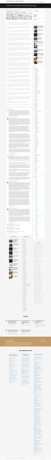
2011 (23, 292)
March (24, 289)
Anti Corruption (36, 71)
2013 (35, 203)
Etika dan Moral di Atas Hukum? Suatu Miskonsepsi (41, 34)
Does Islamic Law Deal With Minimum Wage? (15, 272)
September (37, 211)
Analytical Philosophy (37, 70)
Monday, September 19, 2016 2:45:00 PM (13, 116)
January (36, 180)
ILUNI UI (35, 115)
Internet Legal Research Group (13, 374)
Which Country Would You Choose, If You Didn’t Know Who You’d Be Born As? (38, 378)
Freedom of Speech (40, 267)
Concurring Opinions (36, 442)
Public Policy (40, 298)
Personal (41, 292)
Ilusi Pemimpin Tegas (15, 251)
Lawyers (35, 136)
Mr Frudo (10, 230)
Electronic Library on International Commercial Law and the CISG (13, 365)
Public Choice (39, 297)
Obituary (39, 292)
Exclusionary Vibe (36, 100)
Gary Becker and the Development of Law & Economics (41, 50)
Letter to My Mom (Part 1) (15, 256)
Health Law (36, 112)
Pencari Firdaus (10, 109)
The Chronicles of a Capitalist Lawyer (14, 1)
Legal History (36, 142)
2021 (35, 181)
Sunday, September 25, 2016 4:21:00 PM (13, 222)
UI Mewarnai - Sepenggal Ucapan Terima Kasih (40, 38)
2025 (35, 177)
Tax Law (35, 167)
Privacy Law (36, 156)
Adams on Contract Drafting (37, 389)
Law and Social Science (37, 132)
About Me (31, 1)
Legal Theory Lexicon (36, 433)
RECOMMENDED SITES (43, 1)
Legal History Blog (36, 362)
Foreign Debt (36, 104)
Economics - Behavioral (37, 90)
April (36, 218)
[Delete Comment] (18, 116)
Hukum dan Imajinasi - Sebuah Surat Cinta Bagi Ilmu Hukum (40, 62)
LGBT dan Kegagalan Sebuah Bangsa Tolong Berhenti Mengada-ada (41, 26)
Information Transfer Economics (38, 436)
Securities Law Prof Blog (37, 405)
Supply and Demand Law (37, 166)
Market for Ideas (36, 146)
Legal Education (35, 287)
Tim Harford (35, 383)
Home (29, 1)
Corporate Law (36, 82)
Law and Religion (40, 282)
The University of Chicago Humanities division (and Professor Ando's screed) (37, 410)
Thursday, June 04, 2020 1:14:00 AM (13, 232)
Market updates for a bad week (38, 437)
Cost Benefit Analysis (37, 83)
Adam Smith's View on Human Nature (40, 57)
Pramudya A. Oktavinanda (12, 117)
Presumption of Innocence (37, 155)
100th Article (36, 68)
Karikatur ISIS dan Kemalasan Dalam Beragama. (15, 264)
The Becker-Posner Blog (37, 452)
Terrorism (36, 168)
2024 (23, 241)
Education (36, 94)
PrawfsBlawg (35, 399)
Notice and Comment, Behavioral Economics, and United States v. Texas (38, 451)
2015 (35, 191)
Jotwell (35, 360)
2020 (35, 184)
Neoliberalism (35, 292)
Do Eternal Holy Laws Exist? (38, 216)
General (35, 110)
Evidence (37, 263)
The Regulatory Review (37, 386)
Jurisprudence (36, 124)
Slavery (35, 165)
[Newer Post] (40, 4)
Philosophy (35, 293)
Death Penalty (35, 256)
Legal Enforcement (40, 287)
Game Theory (39, 268)
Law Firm (35, 133)
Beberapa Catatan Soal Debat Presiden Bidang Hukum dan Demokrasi (41, 54)
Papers (39, 1)
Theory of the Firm (39, 302)
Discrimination (39, 256)
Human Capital (36, 113)
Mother (35, 147)
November (37, 188)
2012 (35, 207)
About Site (34, 1)
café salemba (35, 446)
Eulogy (34, 263)
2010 (23, 303)
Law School (36, 134)
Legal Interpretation (37, 143)
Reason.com (35, 371)
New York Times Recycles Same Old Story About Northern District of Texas (38, 373)
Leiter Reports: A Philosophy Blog (38, 408)
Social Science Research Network (13, 378)
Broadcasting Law (37, 73)
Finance (35, 102)
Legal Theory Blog (36, 422)
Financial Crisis (36, 103)
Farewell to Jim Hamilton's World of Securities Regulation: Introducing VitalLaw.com (38, 418)
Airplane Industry (36, 69)
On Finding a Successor (41, 45)
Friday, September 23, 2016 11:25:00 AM (13, 180)
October (37, 189)
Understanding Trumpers (37, 421)
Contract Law (36, 81)
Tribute (37, 303)
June (36, 200)
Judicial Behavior (36, 123)
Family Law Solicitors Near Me (19, 231)
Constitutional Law (37, 80)
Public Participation (36, 298)
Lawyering (36, 135)
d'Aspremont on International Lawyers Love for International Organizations (38, 424)
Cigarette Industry (36, 251)
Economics (36, 89)
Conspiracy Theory (37, 79)
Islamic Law (36, 121)
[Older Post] (44, 4)
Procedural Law (36, 157)
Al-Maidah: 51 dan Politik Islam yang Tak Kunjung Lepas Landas (40, 42)
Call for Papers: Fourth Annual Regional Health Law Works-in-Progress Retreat (38, 444)
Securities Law (36, 164)
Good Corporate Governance (38, 111)
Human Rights (36, 114)
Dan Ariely (35, 376)
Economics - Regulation (37, 93)
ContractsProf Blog (36, 402)
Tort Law (35, 303)
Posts (37, 1)
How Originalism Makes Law (37, 361)
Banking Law (36, 72)
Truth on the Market (36, 380)
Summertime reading (36, 375)
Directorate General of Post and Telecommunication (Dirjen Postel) (25, 361)
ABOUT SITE (42, 340)
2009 (35, 233)
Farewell (35, 453)
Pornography (36, 154)
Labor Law (36, 125)
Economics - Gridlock (37, 91)
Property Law (36, 158)
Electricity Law (35, 262)
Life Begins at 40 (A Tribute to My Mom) (40, 30)
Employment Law (39, 262)
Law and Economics (37, 126)
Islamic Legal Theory (37, 122)
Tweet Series (40, 303)
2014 (23, 261)
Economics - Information (37, 92)
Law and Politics (35, 282)
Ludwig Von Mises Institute (12, 377)
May (36, 193)
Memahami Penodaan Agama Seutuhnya (15, 249)
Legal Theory (36, 145)
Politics (35, 153)
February (37, 179)
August (36, 226)
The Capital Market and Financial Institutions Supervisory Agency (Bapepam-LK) (25, 372)
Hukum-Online (11, 373)
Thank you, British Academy (37, 395)
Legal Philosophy (36, 144)
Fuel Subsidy (35, 268)
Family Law (36, 101)
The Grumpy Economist (37, 420)
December (37, 185)
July (36, 192)
